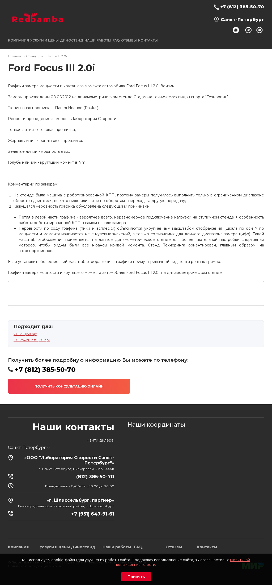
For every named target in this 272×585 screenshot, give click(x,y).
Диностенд (71, 40)
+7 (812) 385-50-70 (242, 6)
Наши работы (97, 40)
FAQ (116, 40)
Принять (136, 576)
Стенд (31, 56)
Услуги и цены (55, 547)
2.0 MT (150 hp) (25, 334)
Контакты (148, 40)
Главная (14, 56)
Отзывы (129, 40)
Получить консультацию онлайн (69, 386)
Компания (18, 547)
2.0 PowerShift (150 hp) (32, 340)
